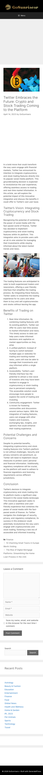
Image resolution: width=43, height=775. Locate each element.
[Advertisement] (21, 42)
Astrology (9, 683)
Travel (7, 727)
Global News (10, 703)
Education (9, 689)
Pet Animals (10, 717)
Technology (10, 724)
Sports (8, 720)
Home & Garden (12, 710)
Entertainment (11, 693)
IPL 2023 (9, 714)
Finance (9, 539)
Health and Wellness (14, 707)
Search (8, 648)
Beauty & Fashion (13, 686)
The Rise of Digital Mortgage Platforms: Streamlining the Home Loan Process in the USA (19, 553)
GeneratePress (35, 771)
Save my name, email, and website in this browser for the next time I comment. (22, 623)
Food (7, 700)
